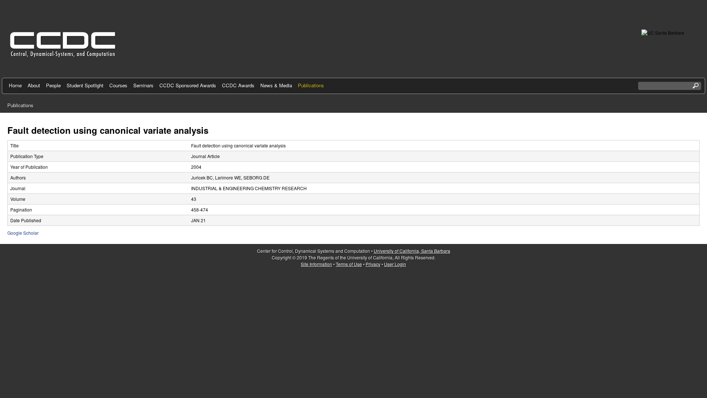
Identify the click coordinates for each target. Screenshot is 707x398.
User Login (395, 264)
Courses (118, 85)
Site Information (316, 264)
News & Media (276, 85)
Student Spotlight (85, 85)
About (34, 85)
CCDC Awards (238, 85)
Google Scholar (23, 233)
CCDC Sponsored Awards (187, 85)
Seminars (143, 85)
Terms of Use (349, 264)
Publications (311, 85)
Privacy (373, 264)
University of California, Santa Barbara (412, 251)
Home (15, 85)
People (53, 85)
